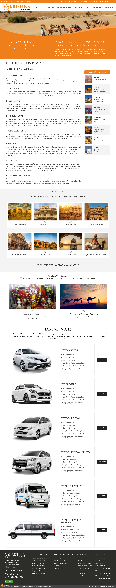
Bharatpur (63, 560)
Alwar (60, 558)
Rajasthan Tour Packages (39, 573)
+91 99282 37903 (69, 1)
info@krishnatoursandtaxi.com (99, 1)
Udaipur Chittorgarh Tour (39, 560)
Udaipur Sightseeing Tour (39, 558)
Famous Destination (64, 7)
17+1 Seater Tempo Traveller (103, 578)
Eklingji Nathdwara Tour (39, 571)
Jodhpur (60, 563)
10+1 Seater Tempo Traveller (103, 571)
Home (79, 558)
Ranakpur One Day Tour (39, 568)
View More (102, 462)
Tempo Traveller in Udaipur (85, 566)
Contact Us (109, 7)
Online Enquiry (97, 7)
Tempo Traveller (100, 566)
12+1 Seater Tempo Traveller (103, 573)
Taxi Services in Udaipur (84, 563)
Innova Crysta (99, 563)
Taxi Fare (97, 560)
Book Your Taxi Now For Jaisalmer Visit (58, 265)
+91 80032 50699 (81, 1)
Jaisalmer (67, 563)
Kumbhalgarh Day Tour (38, 563)
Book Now (102, 360)
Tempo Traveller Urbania (102, 568)
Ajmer (56, 558)
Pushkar (56, 566)
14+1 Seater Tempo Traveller (103, 576)
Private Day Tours (82, 7)
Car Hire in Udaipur (83, 568)
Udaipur (56, 568)
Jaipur (55, 563)
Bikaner (56, 560)
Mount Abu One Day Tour (39, 566)
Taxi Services (49, 7)
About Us (39, 7)
